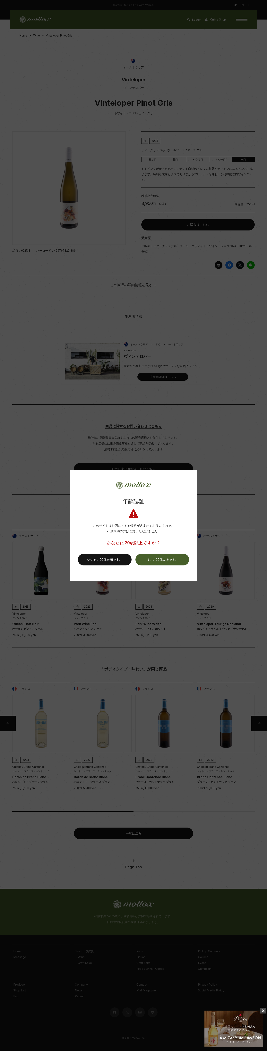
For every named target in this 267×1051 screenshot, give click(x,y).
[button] (162, 559)
